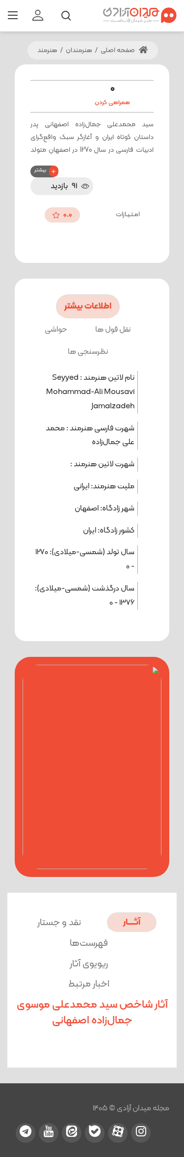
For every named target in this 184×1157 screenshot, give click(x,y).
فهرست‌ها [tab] (89, 943)
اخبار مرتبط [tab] (88, 984)
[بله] (95, 1133)
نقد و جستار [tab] (59, 923)
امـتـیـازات (128, 214)
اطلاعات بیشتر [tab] (87, 306)
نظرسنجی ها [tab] (88, 352)
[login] (37, 16)
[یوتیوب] (48, 1133)
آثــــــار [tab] (131, 922)
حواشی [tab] (56, 330)
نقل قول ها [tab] (113, 330)
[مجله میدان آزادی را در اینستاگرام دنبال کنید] (141, 1133)
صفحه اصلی (118, 50)
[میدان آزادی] (140, 15)
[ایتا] (71, 1133)
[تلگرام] (25, 1133)
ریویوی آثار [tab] (89, 964)
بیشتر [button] (40, 170)
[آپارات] (118, 1133)
